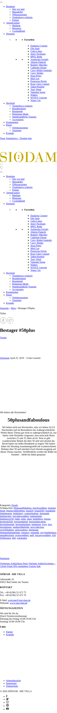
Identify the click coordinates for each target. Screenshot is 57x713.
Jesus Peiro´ (36, 76)
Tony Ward (35, 89)
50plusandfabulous (22, 508)
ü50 (54, 535)
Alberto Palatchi (38, 62)
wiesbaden (22, 538)
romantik (35, 532)
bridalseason (6, 513)
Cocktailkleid (18, 31)
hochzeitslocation (37, 521)
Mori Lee (34, 78)
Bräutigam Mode (20, 114)
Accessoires (18, 119)
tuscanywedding (43, 535)
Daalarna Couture (38, 45)
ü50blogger (5, 538)
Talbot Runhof (37, 86)
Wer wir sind (18, 9)
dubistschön (5, 516)
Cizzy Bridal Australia (41, 70)
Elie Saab (35, 48)
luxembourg (6, 527)
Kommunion (12, 122)
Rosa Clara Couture (39, 84)
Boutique (10, 6)
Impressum (11, 683)
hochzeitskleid (21, 521)
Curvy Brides (36, 73)
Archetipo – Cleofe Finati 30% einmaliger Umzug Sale (28, 565)
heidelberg (38, 519)
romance (25, 532)
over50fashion (7, 530)
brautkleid (50, 510)
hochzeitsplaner (23, 524)
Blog (13, 308)
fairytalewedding (21, 516)
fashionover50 (7, 519)
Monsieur (16, 28)
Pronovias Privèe (38, 81)
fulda (17, 519)
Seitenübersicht (13, 680)
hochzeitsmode (7, 524)
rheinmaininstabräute (10, 532)
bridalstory (18, 513)
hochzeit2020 (6, 521)
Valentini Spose (37, 92)
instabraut (36, 524)
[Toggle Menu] (1, 2)
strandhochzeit (7, 535)
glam (29, 519)
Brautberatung (19, 108)
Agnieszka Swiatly (39, 59)
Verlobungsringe (20, 127)
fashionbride (36, 516)
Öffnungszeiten (19, 14)
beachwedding (40, 508)
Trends (3, 337)
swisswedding (22, 535)
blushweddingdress (15, 510)
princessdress (21, 530)
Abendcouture (13, 23)
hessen (47, 519)
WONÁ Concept (38, 97)
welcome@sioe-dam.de (19, 600)
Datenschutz (12, 686)
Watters (34, 95)
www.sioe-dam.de (18, 603)
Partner (15, 20)
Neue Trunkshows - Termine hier (16, 138)
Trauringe (16, 130)
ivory (44, 524)
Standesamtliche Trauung (24, 117)
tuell (32, 535)
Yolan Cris (35, 100)
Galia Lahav (36, 51)
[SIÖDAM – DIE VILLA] (28, 161)
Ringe (9, 125)
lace (50, 524)
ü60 (14, 538)
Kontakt (10, 133)
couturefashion (31, 513)
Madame (16, 25)
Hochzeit (10, 103)
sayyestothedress (48, 532)
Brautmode (17, 111)
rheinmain (33, 530)
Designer (10, 33)
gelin (23, 519)
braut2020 (39, 510)
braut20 (29, 510)
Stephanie (4, 358)
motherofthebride (21, 527)
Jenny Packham (37, 54)
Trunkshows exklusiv (22, 17)
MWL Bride (36, 56)
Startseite (4, 308)
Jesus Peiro (14, 563)
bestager (52, 508)
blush (2, 510)
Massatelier (17, 12)
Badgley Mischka (38, 65)
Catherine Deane (38, 67)
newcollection (37, 527)
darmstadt (44, 513)
